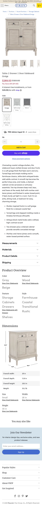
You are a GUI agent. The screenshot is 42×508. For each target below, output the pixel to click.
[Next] (38, 64)
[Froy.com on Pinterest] (22, 496)
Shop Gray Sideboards (10, 283)
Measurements (9, 243)
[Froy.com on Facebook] (15, 496)
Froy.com (11, 503)
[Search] (34, 5)
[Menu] (1, 5)
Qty (3, 137)
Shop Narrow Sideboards (31, 400)
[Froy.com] (21, 5)
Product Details (9, 256)
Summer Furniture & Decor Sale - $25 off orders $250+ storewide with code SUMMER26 (21, 1)
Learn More (32, 132)
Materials (7, 249)
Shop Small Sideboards (10, 400)
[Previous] (3, 64)
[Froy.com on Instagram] (19, 496)
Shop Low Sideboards (9, 411)
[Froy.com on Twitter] (26, 496)
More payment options (21, 159)
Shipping (6, 262)
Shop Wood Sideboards (30, 283)
